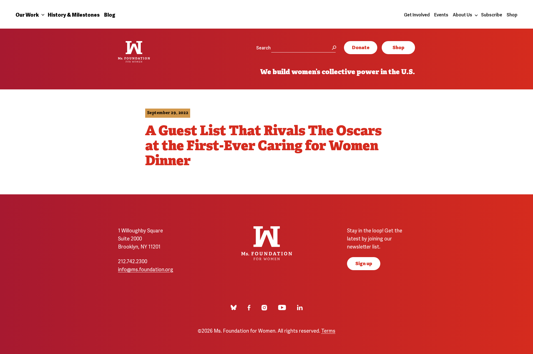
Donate (360, 47)
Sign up (363, 263)
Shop (512, 14)
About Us (462, 14)
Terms (328, 330)
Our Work (27, 14)
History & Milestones (74, 14)
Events (441, 14)
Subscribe (491, 14)
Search (263, 47)
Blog (109, 14)
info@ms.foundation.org (145, 269)
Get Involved (417, 14)
